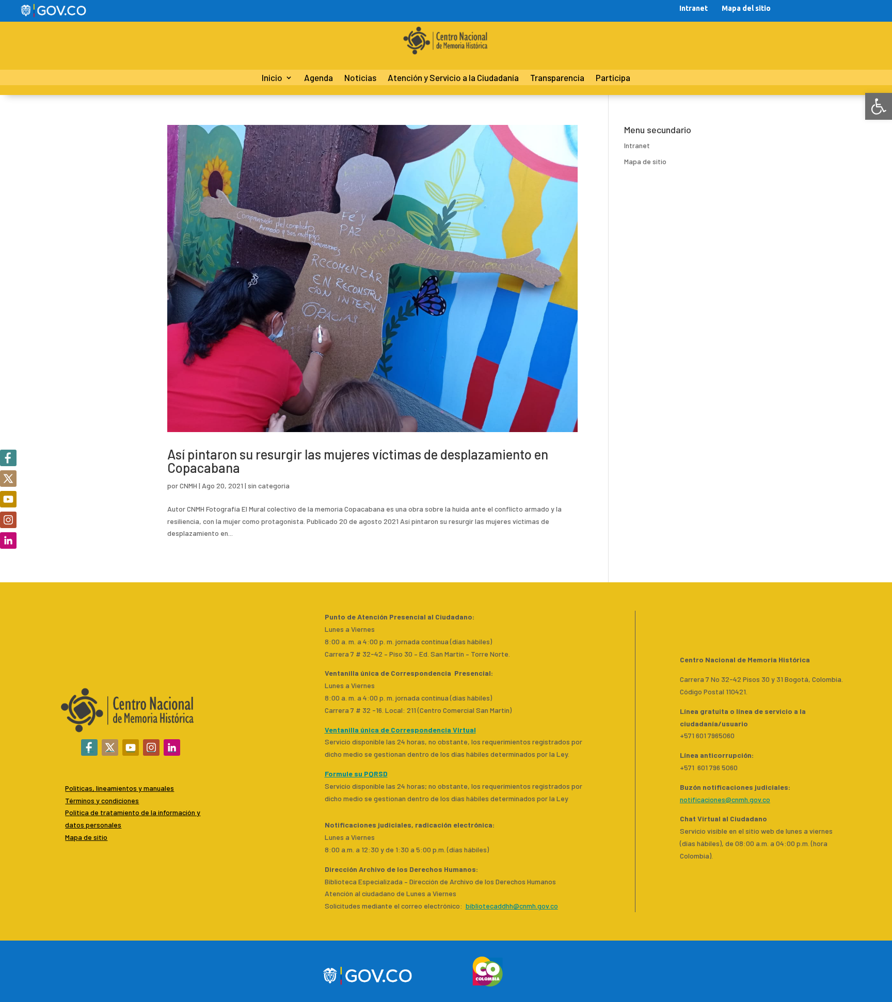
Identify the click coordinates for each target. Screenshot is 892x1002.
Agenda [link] (318, 78)
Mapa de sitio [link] (645, 161)
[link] (878, 106)
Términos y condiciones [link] (102, 800)
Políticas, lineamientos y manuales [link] (119, 788)
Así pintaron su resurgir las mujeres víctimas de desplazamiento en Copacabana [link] (357, 460)
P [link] (67, 812)
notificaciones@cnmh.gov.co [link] (725, 799)
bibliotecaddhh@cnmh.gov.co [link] (512, 905)
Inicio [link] (272, 78)
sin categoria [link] (269, 485)
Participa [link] (613, 78)
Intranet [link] (693, 8)
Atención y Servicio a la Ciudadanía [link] (453, 78)
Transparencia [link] (557, 78)
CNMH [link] (188, 485)
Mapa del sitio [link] (746, 8)
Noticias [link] (360, 78)
